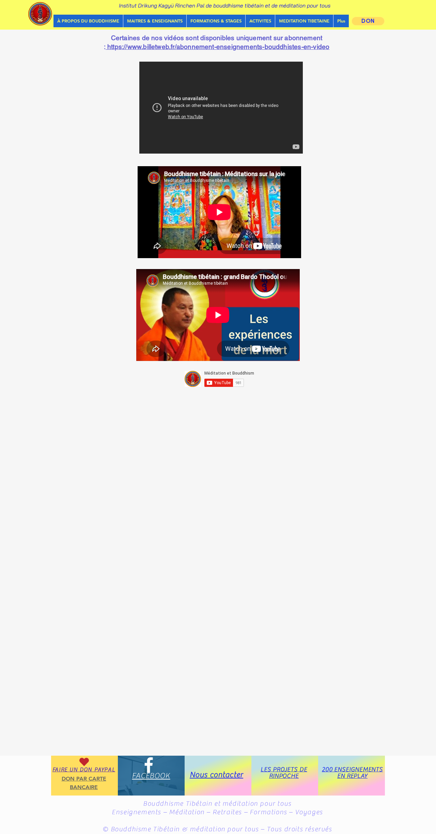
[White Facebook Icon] (148, 765)
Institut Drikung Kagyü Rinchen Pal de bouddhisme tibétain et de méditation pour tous (224, 5)
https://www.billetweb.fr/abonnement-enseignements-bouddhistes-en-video (218, 46)
